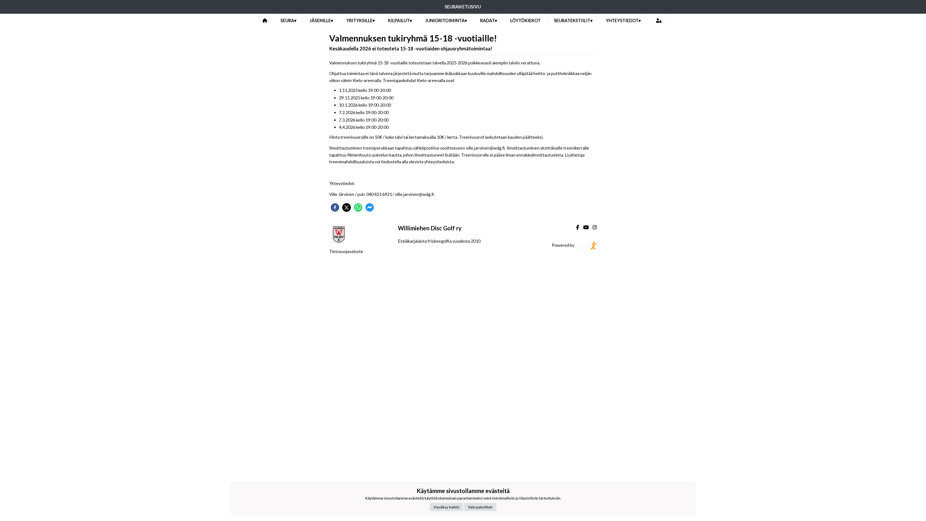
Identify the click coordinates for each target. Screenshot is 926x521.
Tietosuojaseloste (346, 251)
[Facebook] (575, 227)
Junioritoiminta (446, 20)
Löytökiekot (525, 20)
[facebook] (335, 207)
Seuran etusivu (463, 6)
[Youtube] (584, 227)
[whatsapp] (358, 207)
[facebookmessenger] (369, 207)
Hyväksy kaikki (446, 507)
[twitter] (346, 207)
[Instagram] (593, 227)
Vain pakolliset (480, 507)
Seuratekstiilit (573, 20)
